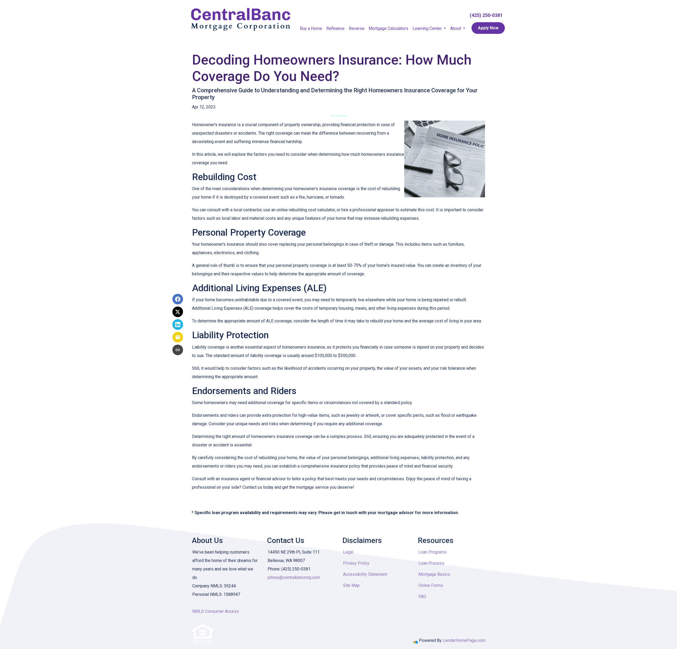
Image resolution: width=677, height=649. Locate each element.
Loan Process (431, 563)
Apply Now (488, 27)
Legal (348, 552)
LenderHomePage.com (464, 640)
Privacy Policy (356, 563)
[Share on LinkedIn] (177, 324)
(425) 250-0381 (486, 15)
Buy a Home (311, 28)
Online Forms (430, 585)
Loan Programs (432, 552)
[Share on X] (177, 312)
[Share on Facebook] (177, 299)
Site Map (351, 585)
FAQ (422, 596)
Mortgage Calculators (388, 28)
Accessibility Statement (365, 574)
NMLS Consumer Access (215, 611)
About (456, 28)
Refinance (335, 28)
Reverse (356, 28)
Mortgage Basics (434, 574)
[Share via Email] (177, 337)
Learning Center (428, 28)
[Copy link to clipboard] (177, 350)
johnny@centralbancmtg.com (294, 577)
